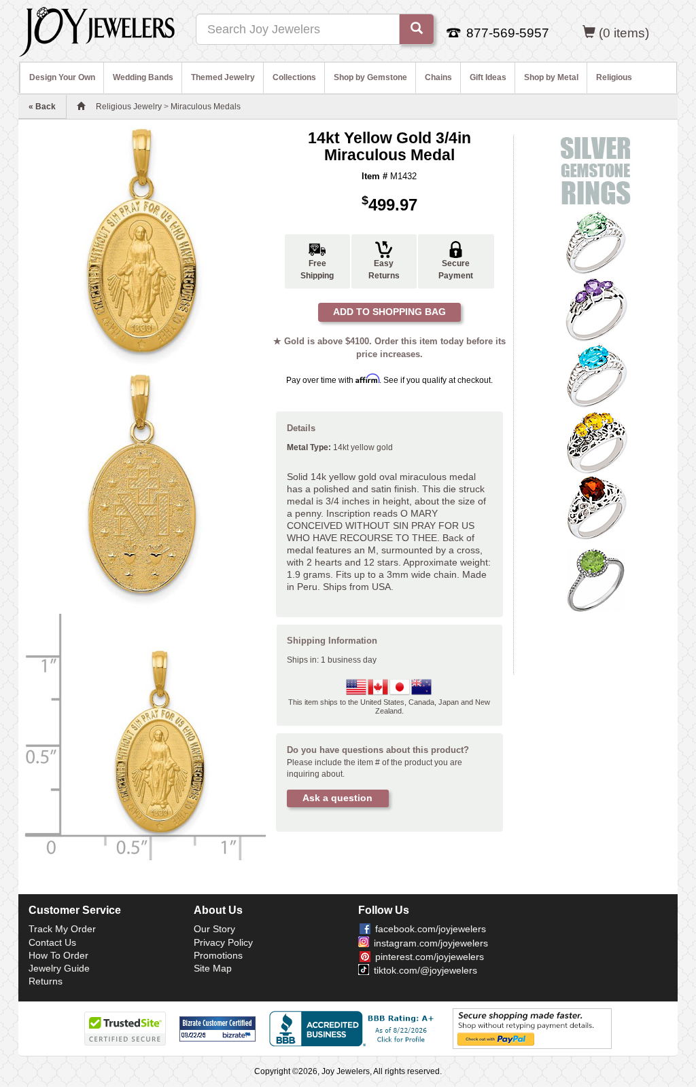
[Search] (416, 29)
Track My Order (62, 928)
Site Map (213, 968)
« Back (42, 106)
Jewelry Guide (59, 968)
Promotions (218, 955)
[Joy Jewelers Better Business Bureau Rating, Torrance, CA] (354, 1028)
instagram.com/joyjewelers (431, 943)
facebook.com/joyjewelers (430, 928)
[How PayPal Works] (532, 1028)
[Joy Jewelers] (96, 30)
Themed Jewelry (223, 77)
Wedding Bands (143, 77)
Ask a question (337, 797)
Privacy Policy (223, 942)
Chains (438, 77)
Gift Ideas (488, 77)
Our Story (214, 928)
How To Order (58, 955)
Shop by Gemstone (370, 77)
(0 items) (624, 33)
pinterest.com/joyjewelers (429, 956)
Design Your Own (62, 77)
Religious (614, 77)
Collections (294, 77)
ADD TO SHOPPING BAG (389, 311)
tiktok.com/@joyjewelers (425, 970)
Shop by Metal (551, 77)
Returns (46, 981)
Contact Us (52, 942)
